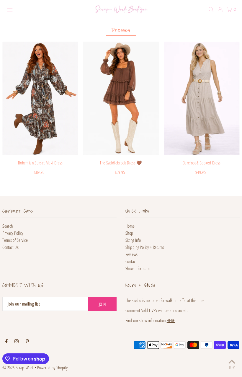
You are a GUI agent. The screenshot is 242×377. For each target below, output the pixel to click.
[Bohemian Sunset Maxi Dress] (40, 99)
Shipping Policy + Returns (144, 247)
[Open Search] (211, 9)
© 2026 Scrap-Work (17, 368)
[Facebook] (6, 341)
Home (130, 226)
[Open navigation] (46, 9)
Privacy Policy (12, 233)
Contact (131, 261)
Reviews (131, 254)
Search (7, 226)
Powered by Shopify (52, 368)
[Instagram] (16, 341)
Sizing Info (133, 240)
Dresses (121, 29)
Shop (129, 233)
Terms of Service (15, 240)
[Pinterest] (27, 341)
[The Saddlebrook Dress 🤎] (121, 99)
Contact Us (10, 247)
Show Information (138, 268)
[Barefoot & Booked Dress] (202, 99)
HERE (171, 320)
